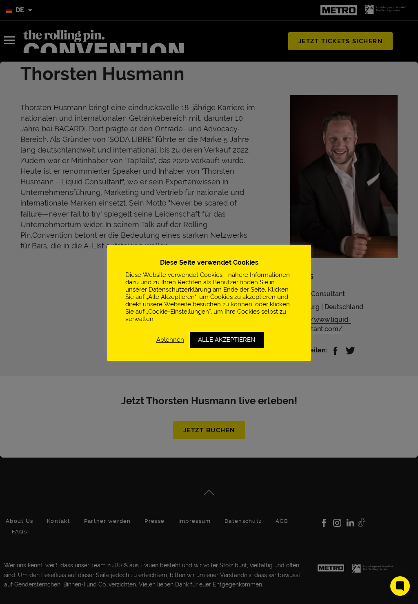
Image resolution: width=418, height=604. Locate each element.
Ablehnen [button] (170, 339)
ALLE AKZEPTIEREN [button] (227, 339)
